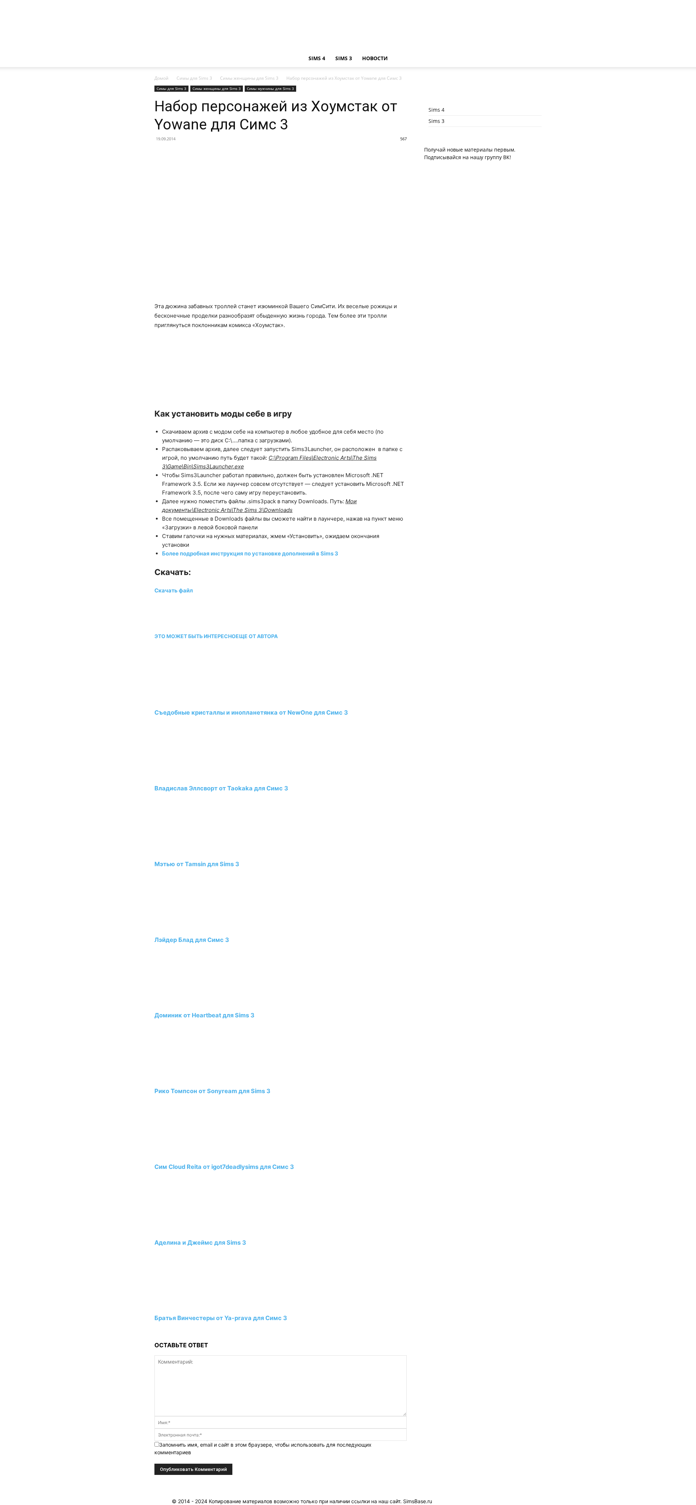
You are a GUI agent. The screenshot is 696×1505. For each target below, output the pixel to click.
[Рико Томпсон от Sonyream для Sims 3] (193, 1078)
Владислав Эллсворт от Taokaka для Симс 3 (221, 788)
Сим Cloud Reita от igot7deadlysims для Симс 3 (224, 1166)
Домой (161, 78)
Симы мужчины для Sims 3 (270, 88)
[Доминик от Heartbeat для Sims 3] (193, 1002)
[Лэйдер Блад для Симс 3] (193, 926)
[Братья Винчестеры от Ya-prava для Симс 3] (193, 1305)
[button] (533, 58)
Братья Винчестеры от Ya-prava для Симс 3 (220, 1318)
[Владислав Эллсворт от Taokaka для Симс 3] (193, 775)
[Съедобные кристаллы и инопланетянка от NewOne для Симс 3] (193, 699)
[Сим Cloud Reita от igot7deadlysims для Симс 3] (193, 1153)
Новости (375, 58)
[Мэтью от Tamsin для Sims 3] (193, 850)
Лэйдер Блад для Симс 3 (191, 939)
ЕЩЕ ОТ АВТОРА (257, 636)
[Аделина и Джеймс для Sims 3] (193, 1229)
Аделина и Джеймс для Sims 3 (200, 1242)
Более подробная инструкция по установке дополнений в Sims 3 (250, 553)
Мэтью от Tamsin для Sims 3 (196, 864)
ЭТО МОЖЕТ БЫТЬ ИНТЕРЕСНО (195, 636)
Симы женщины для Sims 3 (249, 78)
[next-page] (156, 1332)
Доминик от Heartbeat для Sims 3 (204, 1015)
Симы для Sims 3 (194, 78)
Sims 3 (343, 58)
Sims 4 (316, 58)
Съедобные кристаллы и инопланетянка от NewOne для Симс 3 (251, 712)
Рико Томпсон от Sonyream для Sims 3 (212, 1091)
